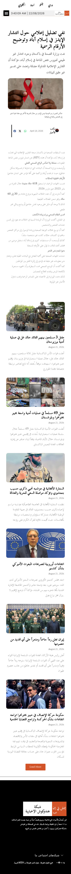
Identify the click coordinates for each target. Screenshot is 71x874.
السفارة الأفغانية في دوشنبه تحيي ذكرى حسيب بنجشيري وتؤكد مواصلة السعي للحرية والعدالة (37, 490)
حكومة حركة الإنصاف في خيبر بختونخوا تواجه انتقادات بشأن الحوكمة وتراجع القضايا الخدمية (37, 717)
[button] (6, 13)
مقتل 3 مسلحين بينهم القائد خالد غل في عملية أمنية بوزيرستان (37, 339)
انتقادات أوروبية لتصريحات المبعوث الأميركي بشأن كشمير (38, 566)
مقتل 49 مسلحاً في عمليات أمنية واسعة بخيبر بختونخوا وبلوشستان (38, 415)
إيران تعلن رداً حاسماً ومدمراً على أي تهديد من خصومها (37, 641)
